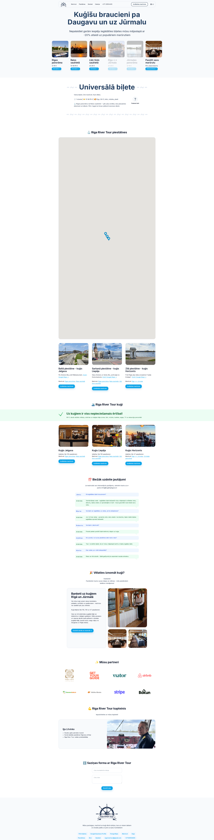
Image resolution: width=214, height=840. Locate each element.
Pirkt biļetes (82, 834)
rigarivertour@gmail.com (113, 838)
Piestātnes (82, 4)
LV (153, 4)
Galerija (97, 4)
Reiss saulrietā (80, 381)
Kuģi (133, 834)
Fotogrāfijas (114, 834)
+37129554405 (130, 838)
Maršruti (73, 4)
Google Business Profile (98, 834)
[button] (109, 239)
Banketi (90, 4)
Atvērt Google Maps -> (109, 377)
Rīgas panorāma (70, 381)
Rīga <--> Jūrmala (137, 381)
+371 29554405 (107, 4)
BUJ (90, 838)
